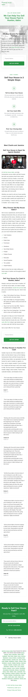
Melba (11, 671)
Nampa (6, 654)
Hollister (10, 675)
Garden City (15, 659)
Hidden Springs (16, 663)
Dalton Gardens (6, 659)
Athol (10, 654)
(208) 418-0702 (15, 47)
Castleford (16, 678)
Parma (4, 668)
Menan (17, 670)
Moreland (22, 668)
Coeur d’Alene (12, 658)
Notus (4, 671)
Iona (18, 666)
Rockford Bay (17, 675)
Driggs (22, 666)
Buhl (25, 661)
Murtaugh (10, 678)
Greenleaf (22, 670)
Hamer (15, 680)
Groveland (6, 670)
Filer (15, 666)
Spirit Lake (11, 677)
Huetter (12, 666)
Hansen (9, 668)
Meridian (14, 654)
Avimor (17, 668)
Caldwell (4, 656)
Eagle (15, 656)
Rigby (16, 661)
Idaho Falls (21, 654)
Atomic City (23, 678)
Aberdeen (6, 666)
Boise (22, 652)
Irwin (16, 677)
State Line (20, 677)
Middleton (11, 661)
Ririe (8, 671)
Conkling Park (21, 658)
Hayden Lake (16, 664)
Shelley (21, 661)
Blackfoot (5, 658)
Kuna (19, 656)
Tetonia (6, 675)
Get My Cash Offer (14, 625)
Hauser (6, 664)
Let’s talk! (4, 273)
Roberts (17, 673)
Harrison (23, 663)
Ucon (13, 668)
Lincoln (9, 663)
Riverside (11, 670)
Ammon (23, 656)
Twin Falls (10, 656)
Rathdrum (8, 673)
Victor (22, 664)
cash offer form (6, 322)
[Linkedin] (16, 647)
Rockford (4, 678)
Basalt (13, 673)
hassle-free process (18, 287)
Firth (15, 671)
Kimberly (4, 663)
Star (20, 659)
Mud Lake (23, 673)
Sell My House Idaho (8, 172)
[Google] (12, 647)
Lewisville (19, 671)
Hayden (10, 664)
